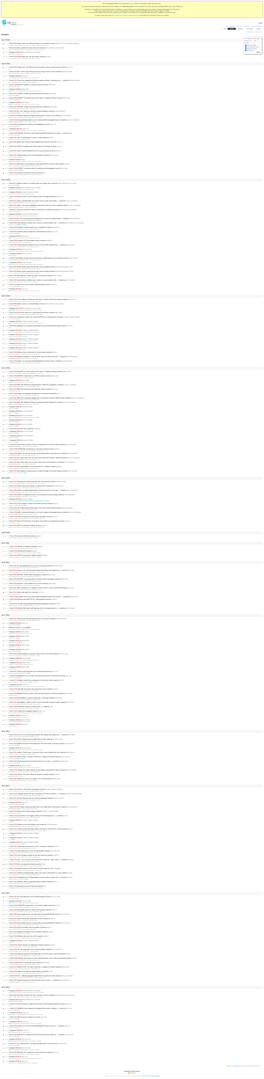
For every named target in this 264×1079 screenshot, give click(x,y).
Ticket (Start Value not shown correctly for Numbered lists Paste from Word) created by (41, 444)
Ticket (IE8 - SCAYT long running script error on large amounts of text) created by (38, 71)
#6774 (10, 189)
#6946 (23, 844)
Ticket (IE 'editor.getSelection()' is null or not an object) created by (34, 566)
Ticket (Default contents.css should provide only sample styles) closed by (40, 183)
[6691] (18, 49)
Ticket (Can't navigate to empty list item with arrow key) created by (32, 855)
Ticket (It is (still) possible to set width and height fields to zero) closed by (36, 1043)
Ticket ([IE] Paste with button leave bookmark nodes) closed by (31, 389)
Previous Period (250, 31)
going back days (250, 40)
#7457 (10, 1049)
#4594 (16, 408)
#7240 (10, 251)
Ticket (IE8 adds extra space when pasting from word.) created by (31, 689)
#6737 (10, 216)
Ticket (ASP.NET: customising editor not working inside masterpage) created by (36, 579)
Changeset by (22, 52)
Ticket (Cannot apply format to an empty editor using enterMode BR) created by (37, 923)
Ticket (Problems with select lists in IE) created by (27, 936)
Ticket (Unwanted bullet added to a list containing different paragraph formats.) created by (42, 120)
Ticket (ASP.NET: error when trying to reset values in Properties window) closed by (37, 98)
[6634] (18, 1027)
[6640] (18, 898)
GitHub (131, 3)
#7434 (25, 505)
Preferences (247, 26)
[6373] (23, 1023)
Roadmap (240, 28)
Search (258, 28)
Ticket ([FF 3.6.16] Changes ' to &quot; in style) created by (29, 137)
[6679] (14, 255)
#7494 (17, 758)
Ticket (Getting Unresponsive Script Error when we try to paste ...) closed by (36, 761)
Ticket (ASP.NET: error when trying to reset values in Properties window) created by (38, 371)
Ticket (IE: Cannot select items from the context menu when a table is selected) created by (42, 458)
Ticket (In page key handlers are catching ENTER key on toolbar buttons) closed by (42, 317)
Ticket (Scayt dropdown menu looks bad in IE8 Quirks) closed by (31, 516)
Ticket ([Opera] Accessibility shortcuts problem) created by (29, 932)
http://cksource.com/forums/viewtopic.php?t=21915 (28, 585)
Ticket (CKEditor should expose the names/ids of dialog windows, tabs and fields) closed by (41, 258)
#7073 (17, 1049)
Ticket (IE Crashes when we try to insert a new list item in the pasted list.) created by (40, 462)
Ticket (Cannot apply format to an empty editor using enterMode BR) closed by (37, 914)
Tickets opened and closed (253, 46)
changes (21, 157)
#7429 (26, 879)
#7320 (27, 500)
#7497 (22, 804)
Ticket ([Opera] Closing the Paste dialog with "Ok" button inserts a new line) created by (37, 954)
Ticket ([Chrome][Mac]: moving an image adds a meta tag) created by (33, 698)
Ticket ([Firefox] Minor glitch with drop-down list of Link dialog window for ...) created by (40, 608)
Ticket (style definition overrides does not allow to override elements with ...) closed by (44, 223)
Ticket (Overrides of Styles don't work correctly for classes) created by (39, 995)
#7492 (18, 224)
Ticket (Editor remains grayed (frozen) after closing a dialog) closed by (39, 267)
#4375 (16, 437)
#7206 (27, 332)
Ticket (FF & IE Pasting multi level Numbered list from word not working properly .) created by (42, 218)
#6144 (16, 417)
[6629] (20, 767)
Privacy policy (155, 1076)
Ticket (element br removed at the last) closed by (25, 173)
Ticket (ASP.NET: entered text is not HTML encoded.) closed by (32, 376)
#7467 (10, 1023)
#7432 (10, 1032)
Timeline (232, 28)
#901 (10, 54)
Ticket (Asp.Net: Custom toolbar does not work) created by (30, 583)
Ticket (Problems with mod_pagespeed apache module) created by (31, 881)
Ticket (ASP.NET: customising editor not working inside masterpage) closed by (36, 168)
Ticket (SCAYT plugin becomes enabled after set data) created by (34, 739)
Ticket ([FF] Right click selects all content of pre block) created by (33, 275)
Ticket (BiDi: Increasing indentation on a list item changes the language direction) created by (43, 512)
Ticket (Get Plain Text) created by (23, 428)
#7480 (10, 1041)
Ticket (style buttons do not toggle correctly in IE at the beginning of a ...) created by (36, 815)
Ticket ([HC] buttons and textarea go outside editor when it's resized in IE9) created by (37, 164)
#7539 (28, 673)
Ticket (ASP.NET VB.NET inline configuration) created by (30, 574)
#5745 (13, 310)
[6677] (18, 305)
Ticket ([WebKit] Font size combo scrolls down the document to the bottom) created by (39, 693)
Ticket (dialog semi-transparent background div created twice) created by (32, 393)
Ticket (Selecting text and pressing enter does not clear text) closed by (35, 481)
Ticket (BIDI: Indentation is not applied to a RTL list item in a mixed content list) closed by (39, 588)
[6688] (18, 99)
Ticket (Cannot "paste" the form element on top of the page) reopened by (34, 196)
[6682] (18, 233)
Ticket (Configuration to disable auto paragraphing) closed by (30, 124)
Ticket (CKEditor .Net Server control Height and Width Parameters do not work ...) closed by (38, 133)
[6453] (17, 686)
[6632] (18, 1045)
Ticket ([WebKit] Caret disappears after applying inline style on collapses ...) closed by (38, 1008)
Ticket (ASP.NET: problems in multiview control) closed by (30, 84)
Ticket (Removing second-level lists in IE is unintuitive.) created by (32, 846)
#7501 (10, 902)
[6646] (22, 758)
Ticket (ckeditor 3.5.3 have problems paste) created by (28, 240)
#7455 (47, 500)
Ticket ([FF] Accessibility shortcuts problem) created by (28, 927)
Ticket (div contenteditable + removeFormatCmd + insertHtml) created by (33, 466)
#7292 (10, 91)
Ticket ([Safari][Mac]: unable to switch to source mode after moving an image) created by (39, 702)
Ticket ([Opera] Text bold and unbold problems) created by (29, 971)
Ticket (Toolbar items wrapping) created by (25, 711)
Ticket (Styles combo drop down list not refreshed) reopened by (31, 671)
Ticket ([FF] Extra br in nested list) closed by (26, 1017)
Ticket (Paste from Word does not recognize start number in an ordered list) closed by (38, 521)
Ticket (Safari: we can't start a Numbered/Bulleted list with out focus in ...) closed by (37, 1026)
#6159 (16, 421)
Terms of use (146, 1076)
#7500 (10, 749)
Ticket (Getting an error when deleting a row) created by (31, 824)
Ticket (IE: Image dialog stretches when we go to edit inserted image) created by (38, 508)
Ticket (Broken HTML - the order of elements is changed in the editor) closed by (37, 756)
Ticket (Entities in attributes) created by (23, 546)
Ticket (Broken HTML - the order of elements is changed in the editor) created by (37, 967)
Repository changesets (252, 48)
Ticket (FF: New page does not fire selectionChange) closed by (32, 896)
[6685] (18, 185)
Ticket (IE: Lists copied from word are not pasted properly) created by (35, 111)
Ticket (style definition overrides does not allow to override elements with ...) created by (40, 280)
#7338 (33, 500)
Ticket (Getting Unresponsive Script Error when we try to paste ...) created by (37, 980)
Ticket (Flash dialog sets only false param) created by (28, 56)
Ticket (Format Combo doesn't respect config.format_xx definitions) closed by (40, 209)
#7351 (37, 500)
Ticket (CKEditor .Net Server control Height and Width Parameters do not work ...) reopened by (41, 596)
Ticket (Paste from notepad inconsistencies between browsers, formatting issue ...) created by (42, 80)
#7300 (20, 500)
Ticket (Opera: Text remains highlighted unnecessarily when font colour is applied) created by (43, 205)
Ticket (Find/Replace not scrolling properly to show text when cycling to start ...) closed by (38, 877)
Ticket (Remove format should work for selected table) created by (31, 352)
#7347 (10, 323)
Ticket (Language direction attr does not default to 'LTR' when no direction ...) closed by (43, 793)
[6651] (19, 677)
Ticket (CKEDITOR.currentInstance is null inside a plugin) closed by (32, 449)
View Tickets (250, 28)
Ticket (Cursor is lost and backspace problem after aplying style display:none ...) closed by (39, 570)
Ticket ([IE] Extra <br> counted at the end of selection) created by (32, 1052)
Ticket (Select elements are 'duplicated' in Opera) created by (30, 945)
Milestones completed (251, 45)
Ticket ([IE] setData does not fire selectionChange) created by (32, 851)
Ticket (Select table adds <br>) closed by (24, 592)
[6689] (18, 86)
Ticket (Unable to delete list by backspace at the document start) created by (34, 680)
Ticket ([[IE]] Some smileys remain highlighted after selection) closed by (34, 142)
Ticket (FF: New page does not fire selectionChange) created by (33, 949)
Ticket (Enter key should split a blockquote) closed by (33, 789)
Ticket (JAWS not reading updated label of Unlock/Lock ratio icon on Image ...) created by (41, 490)
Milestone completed (18, 627)
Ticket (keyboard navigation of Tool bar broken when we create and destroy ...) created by (41, 356)
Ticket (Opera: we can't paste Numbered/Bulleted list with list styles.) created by (38, 361)
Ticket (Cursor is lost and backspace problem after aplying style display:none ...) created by (40, 735)
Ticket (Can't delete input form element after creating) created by (31, 910)
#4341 (16, 442)
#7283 (10, 382)
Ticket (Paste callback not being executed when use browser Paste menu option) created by (40, 299)
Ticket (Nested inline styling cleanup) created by (32, 811)
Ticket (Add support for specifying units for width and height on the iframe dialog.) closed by (41, 471)
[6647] (18, 745)
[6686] (18, 135)
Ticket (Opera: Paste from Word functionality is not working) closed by (41, 43)
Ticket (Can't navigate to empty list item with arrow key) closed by (31, 503)
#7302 (10, 161)
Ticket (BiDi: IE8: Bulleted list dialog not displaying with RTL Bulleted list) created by (40, 402)
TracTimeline (236, 1066)
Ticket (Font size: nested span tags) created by (27, 962)
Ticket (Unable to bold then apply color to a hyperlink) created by (32, 227)
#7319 (23, 500)
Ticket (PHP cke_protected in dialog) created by (26, 555)
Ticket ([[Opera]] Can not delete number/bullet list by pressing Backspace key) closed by (39, 326)
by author (247, 42)
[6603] (21, 1001)
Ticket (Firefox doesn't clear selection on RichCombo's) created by (34, 486)
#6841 (10, 237)
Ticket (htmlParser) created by (21, 551)
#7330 (30, 500)
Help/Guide (232, 26)
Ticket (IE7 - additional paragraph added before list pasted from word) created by (39, 976)
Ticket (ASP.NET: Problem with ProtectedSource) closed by (30, 93)
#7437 (44, 500)
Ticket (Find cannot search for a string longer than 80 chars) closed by (33, 312)
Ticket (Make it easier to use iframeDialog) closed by (34, 304)
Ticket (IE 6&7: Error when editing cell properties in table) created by (32, 774)
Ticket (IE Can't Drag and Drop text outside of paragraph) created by (34, 798)
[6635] (18, 1019)
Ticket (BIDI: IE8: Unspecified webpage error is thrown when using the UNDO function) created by (44, 398)
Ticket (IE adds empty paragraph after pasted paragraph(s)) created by (32, 603)
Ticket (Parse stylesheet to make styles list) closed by (34, 48)
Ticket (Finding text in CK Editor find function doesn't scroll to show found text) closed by (39, 67)
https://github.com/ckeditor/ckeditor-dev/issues (126, 15)
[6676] (18, 318)
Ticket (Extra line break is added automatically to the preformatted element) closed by (38, 1004)
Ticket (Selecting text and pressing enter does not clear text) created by (35, 618)
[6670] (32, 377)
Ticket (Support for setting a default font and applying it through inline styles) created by (40, 770)
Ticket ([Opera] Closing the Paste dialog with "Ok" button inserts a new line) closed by (39, 743)
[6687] (18, 126)
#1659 (16, 433)
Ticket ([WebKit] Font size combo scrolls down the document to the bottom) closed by (38, 676)
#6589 (10, 310)
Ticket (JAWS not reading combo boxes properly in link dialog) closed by (34, 146)
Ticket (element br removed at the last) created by (25, 886)
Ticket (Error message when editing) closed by (25, 864)
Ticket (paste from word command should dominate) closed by (31, 284)
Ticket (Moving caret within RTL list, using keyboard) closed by (31, 599)
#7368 (25, 955)
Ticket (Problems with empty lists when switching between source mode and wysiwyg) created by (41, 958)
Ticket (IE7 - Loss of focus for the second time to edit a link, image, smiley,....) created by (39, 859)
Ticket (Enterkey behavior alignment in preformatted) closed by (31, 231)
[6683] (18, 211)
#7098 (16, 426)
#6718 (10, 290)
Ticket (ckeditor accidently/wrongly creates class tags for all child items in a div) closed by (39, 829)
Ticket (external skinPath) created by (23, 536)
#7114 (25, 472)
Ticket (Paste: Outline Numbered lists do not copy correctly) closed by (33, 151)
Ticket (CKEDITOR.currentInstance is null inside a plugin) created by (32, 905)
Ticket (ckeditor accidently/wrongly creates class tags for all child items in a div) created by (38, 873)
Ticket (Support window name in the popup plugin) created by (32, 155)
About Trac (239, 26)
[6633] (18, 1036)
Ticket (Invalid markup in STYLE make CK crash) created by (33, 868)
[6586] (20, 902)
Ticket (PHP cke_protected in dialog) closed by (26, 525)
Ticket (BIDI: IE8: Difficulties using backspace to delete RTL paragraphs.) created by (40, 385)
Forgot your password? (256, 26)
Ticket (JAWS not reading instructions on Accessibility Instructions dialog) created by (40, 494)
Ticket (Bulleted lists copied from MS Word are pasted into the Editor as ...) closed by (39, 1034)
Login (227, 26)
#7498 (24, 224)
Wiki (225, 28)
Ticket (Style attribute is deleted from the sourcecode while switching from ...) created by (39, 245)
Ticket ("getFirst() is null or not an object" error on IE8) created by (33, 778)
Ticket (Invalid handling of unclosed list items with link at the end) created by (36, 654)
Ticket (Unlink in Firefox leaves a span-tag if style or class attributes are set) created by (40, 752)
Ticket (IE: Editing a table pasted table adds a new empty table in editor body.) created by (41, 807)
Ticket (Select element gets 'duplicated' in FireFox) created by (30, 918)
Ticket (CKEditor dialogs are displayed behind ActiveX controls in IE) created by (38, 115)
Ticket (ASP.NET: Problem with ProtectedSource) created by (31, 107)
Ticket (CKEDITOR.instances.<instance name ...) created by (29, 706)
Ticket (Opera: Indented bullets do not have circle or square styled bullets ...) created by (41, 201)
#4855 (16, 412)
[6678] (18, 286)
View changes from (249, 38)
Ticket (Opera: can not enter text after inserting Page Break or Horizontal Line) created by (41, 453)
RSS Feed (133, 1072)
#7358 (40, 500)
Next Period (258, 31)
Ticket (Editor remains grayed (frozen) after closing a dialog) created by (39, 271)
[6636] (18, 1010)
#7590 (17, 95)
